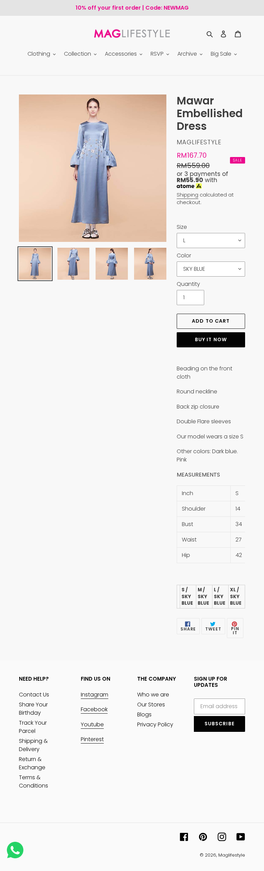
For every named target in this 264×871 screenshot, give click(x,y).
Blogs (144, 714)
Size (182, 227)
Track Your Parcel (33, 727)
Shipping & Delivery (33, 745)
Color (184, 255)
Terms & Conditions (33, 781)
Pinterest (92, 739)
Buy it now (211, 339)
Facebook (94, 709)
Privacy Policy (155, 724)
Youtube (92, 724)
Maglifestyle (231, 855)
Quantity (188, 284)
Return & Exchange (32, 763)
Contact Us (34, 695)
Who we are (153, 695)
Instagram (94, 695)
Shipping (187, 194)
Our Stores (151, 704)
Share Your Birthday (33, 709)
